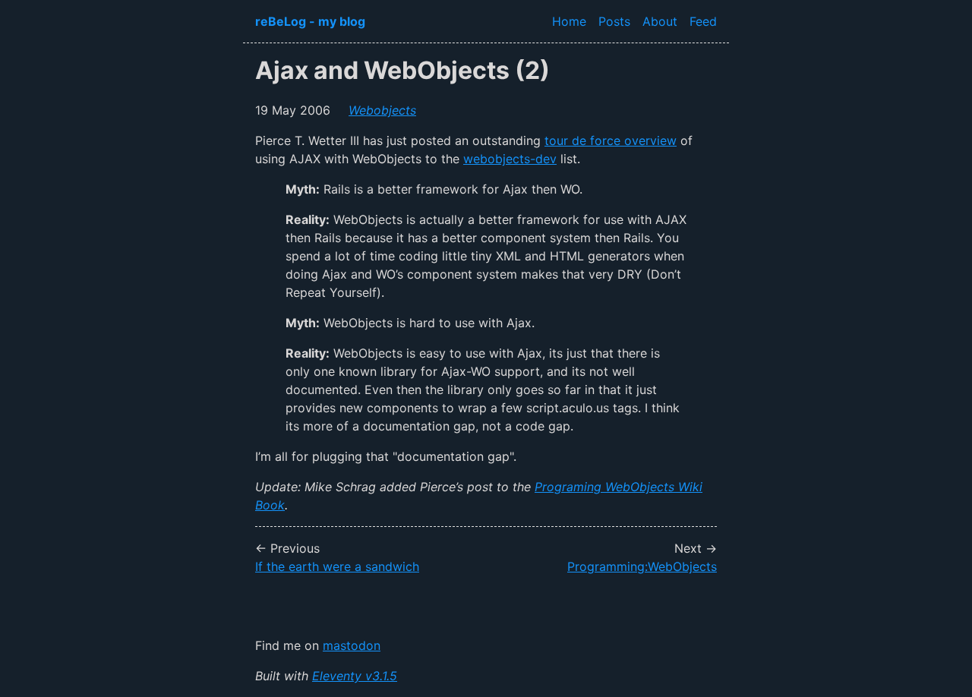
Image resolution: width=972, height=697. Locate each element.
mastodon (351, 645)
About (659, 21)
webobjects (382, 110)
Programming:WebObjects (642, 566)
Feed (703, 21)
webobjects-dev (510, 158)
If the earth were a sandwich (337, 566)
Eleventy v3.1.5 (354, 675)
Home (569, 21)
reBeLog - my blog (310, 21)
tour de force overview (610, 140)
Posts (614, 21)
